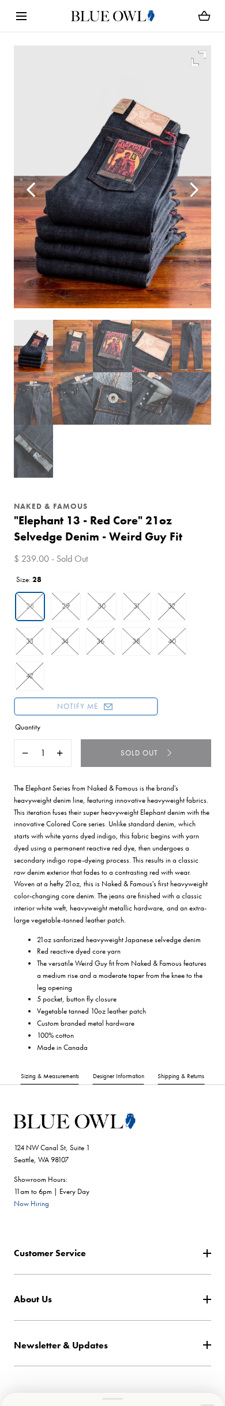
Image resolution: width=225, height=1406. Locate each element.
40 (172, 641)
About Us (33, 1299)
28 (30, 606)
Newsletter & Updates (61, 1345)
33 (29, 641)
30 (101, 606)
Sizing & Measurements (50, 1076)
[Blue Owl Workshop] (113, 16)
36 (100, 641)
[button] (21, 16)
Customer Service (50, 1253)
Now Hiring (31, 1203)
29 (66, 606)
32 (171, 606)
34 (65, 641)
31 (136, 606)
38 (136, 641)
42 (29, 676)
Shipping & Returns (181, 1076)
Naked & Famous (51, 506)
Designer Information (118, 1076)
